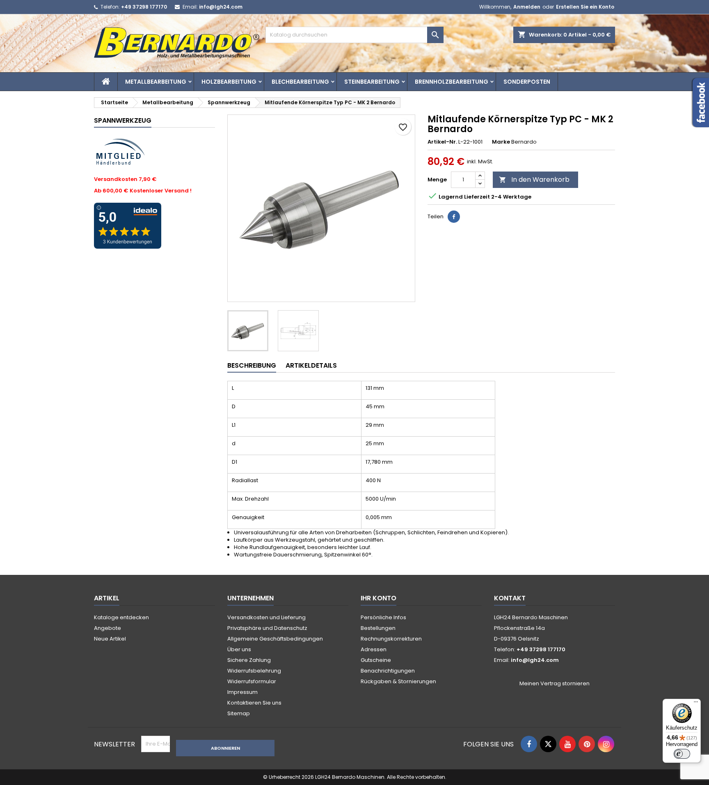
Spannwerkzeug (122, 120)
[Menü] (696, 704)
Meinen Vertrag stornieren (554, 683)
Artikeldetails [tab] (311, 365)
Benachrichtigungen (388, 671)
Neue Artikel (110, 639)
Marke (501, 142)
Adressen (374, 649)
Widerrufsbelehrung (254, 671)
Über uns (239, 649)
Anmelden (526, 6)
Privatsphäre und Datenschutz (267, 628)
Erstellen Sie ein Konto (585, 6)
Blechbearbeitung (300, 82)
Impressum (242, 692)
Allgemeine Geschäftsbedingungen (275, 639)
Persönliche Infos (383, 617)
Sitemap (238, 713)
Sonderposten (526, 82)
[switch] (682, 754)
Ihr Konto (378, 598)
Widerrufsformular (251, 681)
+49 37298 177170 (144, 6)
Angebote (107, 628)
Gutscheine (376, 660)
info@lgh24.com (220, 6)
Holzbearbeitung (228, 82)
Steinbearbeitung (372, 82)
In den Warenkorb (534, 179)
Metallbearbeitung (155, 82)
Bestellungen (378, 628)
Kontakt (510, 598)
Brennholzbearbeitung (451, 82)
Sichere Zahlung (249, 660)
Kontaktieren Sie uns (254, 703)
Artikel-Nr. (442, 142)
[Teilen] (454, 217)
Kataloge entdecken (121, 617)
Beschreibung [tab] (251, 365)
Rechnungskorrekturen (391, 639)
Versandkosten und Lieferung (266, 617)
